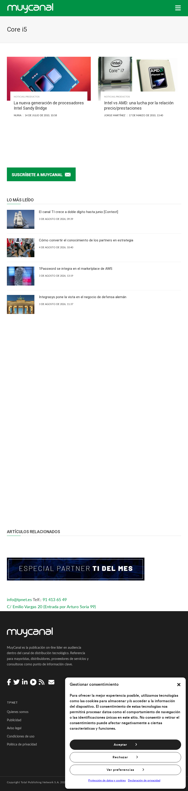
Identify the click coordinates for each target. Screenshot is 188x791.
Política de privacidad (22, 744)
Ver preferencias (120, 770)
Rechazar (120, 757)
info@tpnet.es (19, 600)
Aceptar (120, 744)
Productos (32, 97)
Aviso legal (14, 728)
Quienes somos (17, 712)
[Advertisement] (94, 470)
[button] (179, 684)
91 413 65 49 (55, 600)
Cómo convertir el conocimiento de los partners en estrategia (86, 240)
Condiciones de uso (20, 736)
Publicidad (14, 720)
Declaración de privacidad (144, 780)
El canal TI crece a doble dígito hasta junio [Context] (78, 212)
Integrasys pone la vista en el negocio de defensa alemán (82, 297)
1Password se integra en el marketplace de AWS (75, 269)
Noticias (19, 97)
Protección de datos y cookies (107, 780)
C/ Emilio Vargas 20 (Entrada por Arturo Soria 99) (51, 607)
